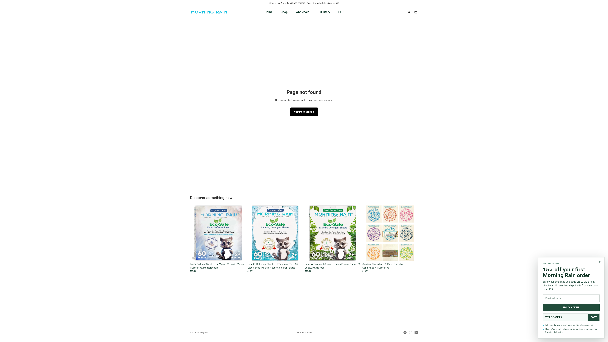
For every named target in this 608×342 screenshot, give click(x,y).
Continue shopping (304, 112)
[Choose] (241, 256)
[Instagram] (410, 332)
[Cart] (415, 12)
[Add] (413, 256)
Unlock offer (571, 307)
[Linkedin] (416, 332)
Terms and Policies (304, 332)
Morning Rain (203, 332)
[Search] (409, 12)
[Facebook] (405, 332)
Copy (594, 317)
